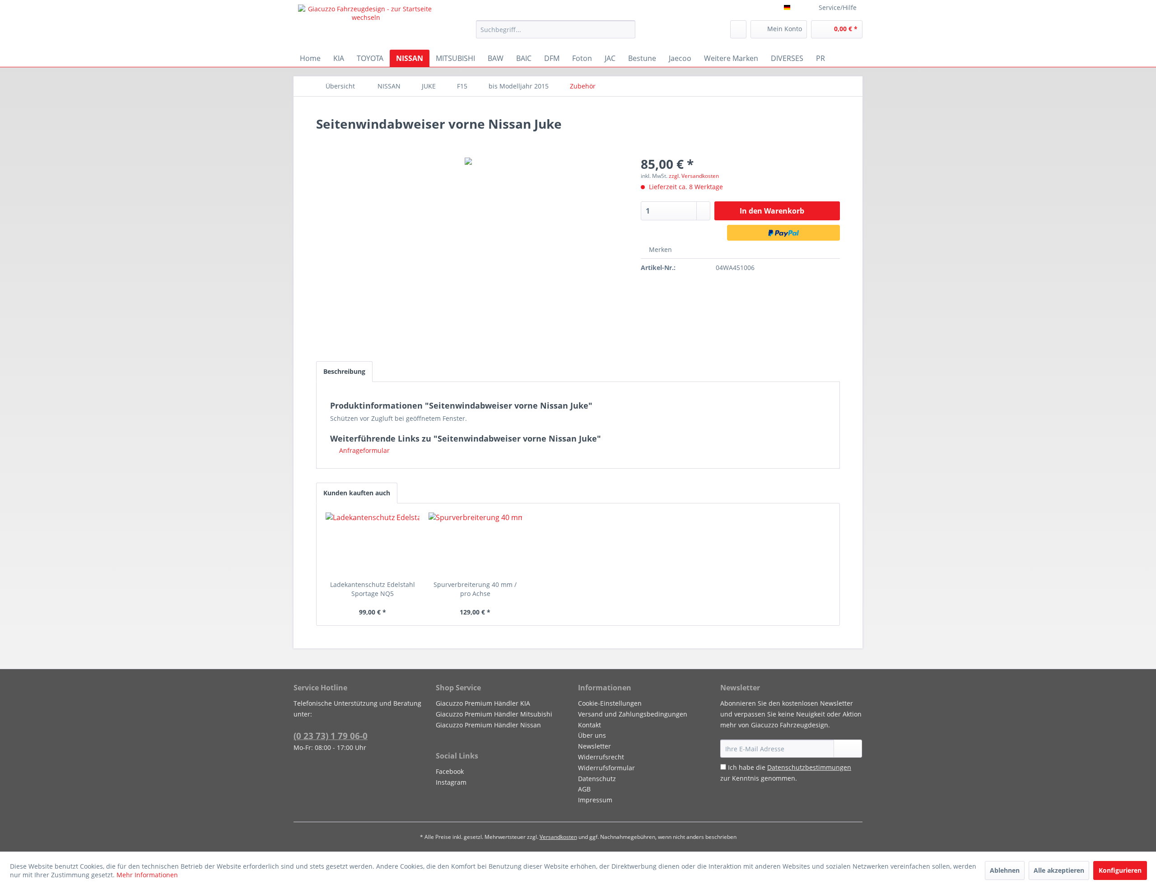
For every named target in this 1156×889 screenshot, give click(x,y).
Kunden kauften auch (356, 493)
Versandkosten (558, 837)
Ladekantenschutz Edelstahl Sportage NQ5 (372, 589)
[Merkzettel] (738, 29)
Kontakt (589, 725)
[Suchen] (627, 29)
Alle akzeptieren (1059, 870)
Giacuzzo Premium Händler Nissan (488, 725)
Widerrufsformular (606, 767)
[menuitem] (555, 29)
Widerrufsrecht (601, 757)
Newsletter (594, 746)
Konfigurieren (1120, 870)
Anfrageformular (363, 450)
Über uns (592, 735)
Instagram (451, 782)
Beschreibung (344, 371)
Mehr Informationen (147, 874)
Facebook (450, 771)
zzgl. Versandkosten (694, 176)
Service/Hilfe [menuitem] (837, 7)
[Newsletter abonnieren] (848, 749)
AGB (584, 789)
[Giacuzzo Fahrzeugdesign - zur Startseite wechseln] (366, 25)
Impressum (595, 800)
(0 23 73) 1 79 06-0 (331, 736)
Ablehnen (1005, 870)
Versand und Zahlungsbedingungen (632, 714)
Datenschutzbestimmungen (809, 767)
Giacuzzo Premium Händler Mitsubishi (494, 714)
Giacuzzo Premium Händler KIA (483, 703)
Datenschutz (597, 778)
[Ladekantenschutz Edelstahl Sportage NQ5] (373, 544)
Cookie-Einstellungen (610, 703)
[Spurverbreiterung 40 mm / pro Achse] (475, 544)
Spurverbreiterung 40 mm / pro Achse (475, 589)
